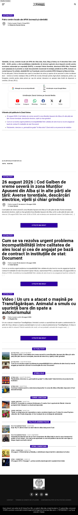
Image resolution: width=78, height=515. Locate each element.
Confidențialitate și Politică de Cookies (56, 500)
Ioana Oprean (14, 206)
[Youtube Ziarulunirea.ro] (46, 494)
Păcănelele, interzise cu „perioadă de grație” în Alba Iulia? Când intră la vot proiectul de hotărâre (39, 127)
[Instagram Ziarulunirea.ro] (41, 494)
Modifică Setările (5, 1)
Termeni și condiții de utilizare (27, 500)
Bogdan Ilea (13, 319)
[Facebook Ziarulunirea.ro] (31, 494)
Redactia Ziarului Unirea (17, 25)
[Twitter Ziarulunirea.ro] (36, 494)
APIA (4, 163)
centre (10, 163)
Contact (10, 500)
